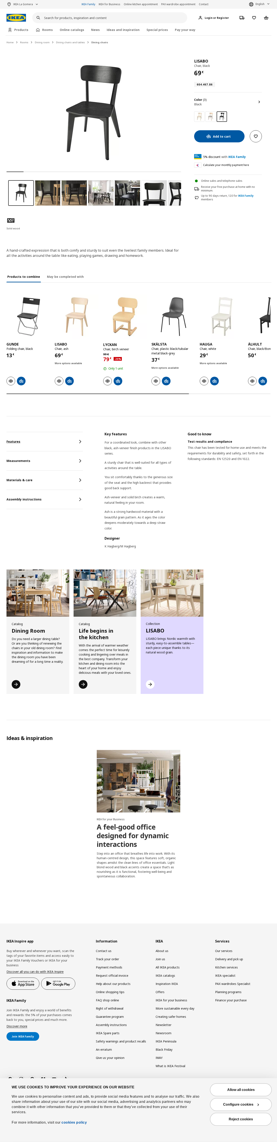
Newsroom (163, 1033)
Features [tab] (13, 441)
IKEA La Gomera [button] (23, 4)
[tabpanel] (188, 493)
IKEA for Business (109, 4)
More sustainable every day (175, 1008)
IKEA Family (88, 4)
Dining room (42, 42)
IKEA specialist (225, 975)
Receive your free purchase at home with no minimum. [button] (228, 188)
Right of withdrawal (109, 1008)
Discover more (16, 1026)
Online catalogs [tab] (72, 30)
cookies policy (74, 1122)
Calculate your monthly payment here (226, 165)
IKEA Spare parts (107, 1033)
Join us (160, 959)
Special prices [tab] (157, 30)
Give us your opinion (110, 1058)
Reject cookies (241, 1119)
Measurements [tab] (18, 461)
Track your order (107, 959)
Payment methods (109, 967)
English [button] (260, 4)
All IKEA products (168, 967)
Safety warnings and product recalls (121, 1041)
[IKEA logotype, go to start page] (16, 18)
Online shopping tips (110, 992)
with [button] (224, 157)
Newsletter (163, 1025)
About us (162, 951)
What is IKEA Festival (170, 1066)
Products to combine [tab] (23, 277)
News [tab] (95, 30)
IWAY (159, 1058)
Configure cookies (238, 1104)
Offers (160, 992)
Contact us (103, 951)
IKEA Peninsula (166, 1041)
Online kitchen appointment (141, 4)
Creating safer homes (171, 1017)
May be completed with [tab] (65, 277)
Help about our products (113, 984)
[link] (199, 116)
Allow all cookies (241, 1090)
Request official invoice (112, 975)
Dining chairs (99, 42)
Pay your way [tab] (185, 30)
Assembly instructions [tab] (24, 499)
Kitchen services (226, 967)
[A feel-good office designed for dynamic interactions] (138, 781)
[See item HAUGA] (222, 317)
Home (10, 42)
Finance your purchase (231, 1000)
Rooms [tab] (47, 30)
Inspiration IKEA (167, 984)
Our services (223, 951)
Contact (203, 4)
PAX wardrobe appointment (178, 4)
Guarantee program (110, 1017)
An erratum (104, 1049)
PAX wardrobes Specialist (232, 984)
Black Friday (164, 1049)
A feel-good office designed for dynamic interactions (133, 835)
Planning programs (228, 992)
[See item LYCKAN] (125, 317)
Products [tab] (21, 30)
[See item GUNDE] (28, 317)
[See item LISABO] (77, 317)
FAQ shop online (107, 1000)
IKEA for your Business (111, 819)
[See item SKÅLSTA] (173, 317)
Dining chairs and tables (70, 42)
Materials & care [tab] (19, 480)
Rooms (24, 42)
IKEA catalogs (165, 975)
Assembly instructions (111, 1025)
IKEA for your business (171, 1000)
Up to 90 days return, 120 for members (227, 197)
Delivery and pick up (229, 959)
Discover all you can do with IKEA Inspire (35, 972)
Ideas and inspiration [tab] (123, 30)
